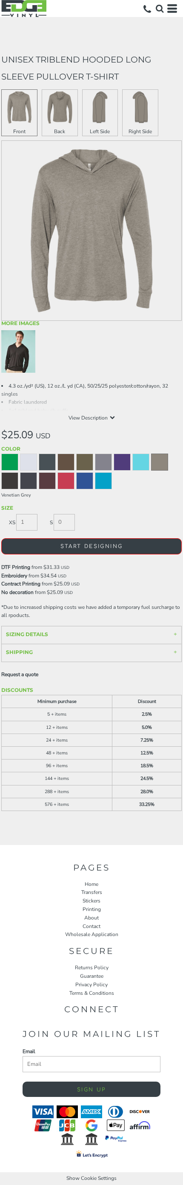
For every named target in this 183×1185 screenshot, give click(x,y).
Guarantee (91, 976)
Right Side (140, 131)
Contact (91, 926)
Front (19, 131)
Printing (92, 909)
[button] (159, 8)
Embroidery (14, 575)
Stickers (91, 900)
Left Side (100, 131)
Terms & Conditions (91, 993)
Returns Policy (92, 967)
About (91, 917)
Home (91, 884)
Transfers (91, 892)
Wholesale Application (91, 934)
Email (29, 1051)
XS (12, 522)
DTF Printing (15, 567)
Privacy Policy (91, 984)
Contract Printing (20, 583)
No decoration (17, 592)
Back (59, 131)
